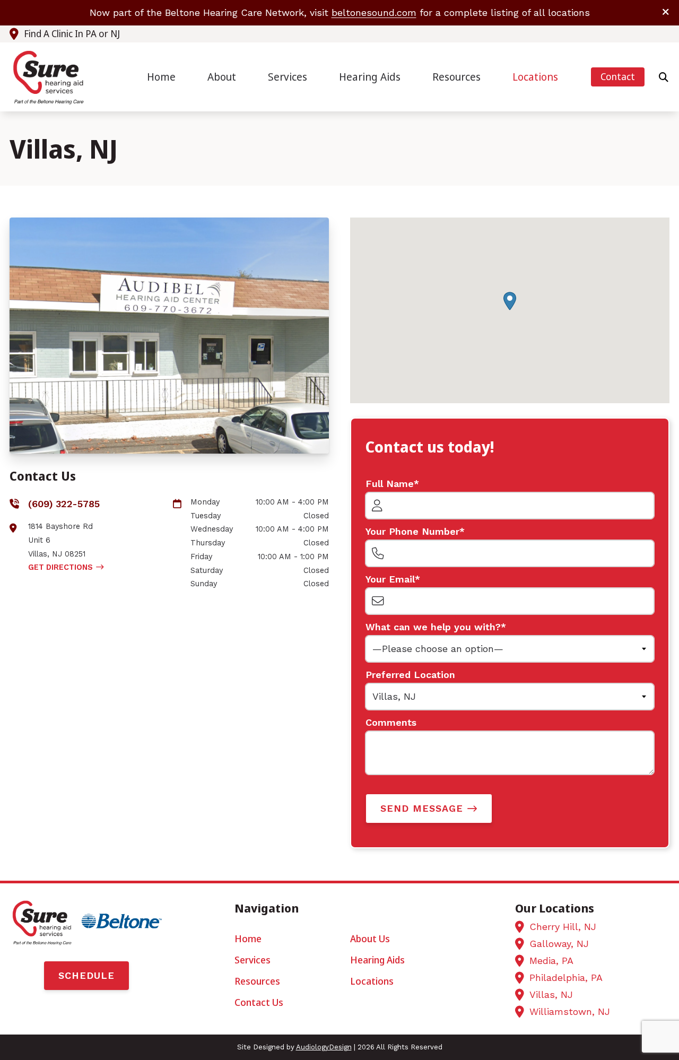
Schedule (86, 975)
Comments (390, 722)
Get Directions (60, 567)
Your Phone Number (412, 531)
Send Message (421, 808)
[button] (509, 301)
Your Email (390, 579)
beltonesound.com (374, 12)
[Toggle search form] (663, 77)
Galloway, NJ (559, 943)
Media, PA (551, 960)
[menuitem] (161, 77)
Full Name (389, 483)
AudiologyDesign (324, 1047)
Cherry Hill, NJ (562, 926)
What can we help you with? (433, 626)
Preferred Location (410, 674)
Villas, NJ (551, 994)
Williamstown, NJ (569, 1011)
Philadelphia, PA (566, 977)
